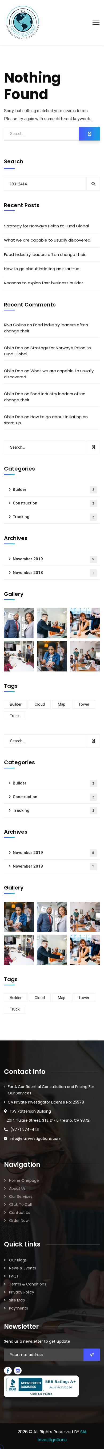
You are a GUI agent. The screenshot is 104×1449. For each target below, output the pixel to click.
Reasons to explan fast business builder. (44, 283)
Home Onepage (24, 1180)
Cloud (40, 704)
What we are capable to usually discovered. (47, 240)
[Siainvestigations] (22, 22)
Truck (14, 715)
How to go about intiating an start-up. (42, 268)
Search (13, 161)
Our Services (21, 1196)
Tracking (53, 516)
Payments (18, 1308)
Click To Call (20, 1204)
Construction (53, 503)
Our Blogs (18, 1260)
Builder (53, 489)
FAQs (13, 1276)
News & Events (22, 1268)
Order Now (19, 1220)
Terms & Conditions (27, 1284)
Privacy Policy (21, 1292)
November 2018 (53, 572)
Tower (83, 704)
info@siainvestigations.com (35, 1138)
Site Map (17, 1300)
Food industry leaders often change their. (45, 254)
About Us (17, 1188)
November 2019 (53, 559)
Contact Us (19, 1212)
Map (61, 704)
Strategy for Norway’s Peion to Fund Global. (47, 226)
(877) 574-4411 (24, 1129)
